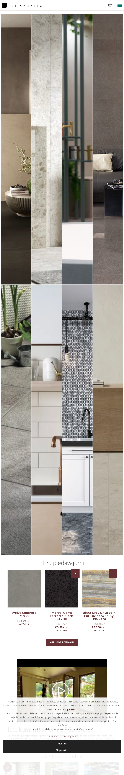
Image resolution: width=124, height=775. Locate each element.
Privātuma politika (65, 709)
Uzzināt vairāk (19, 279)
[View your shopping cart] (112, 5)
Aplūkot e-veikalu (62, 642)
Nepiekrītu (62, 750)
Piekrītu (62, 743)
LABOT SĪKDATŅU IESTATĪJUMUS (62, 736)
